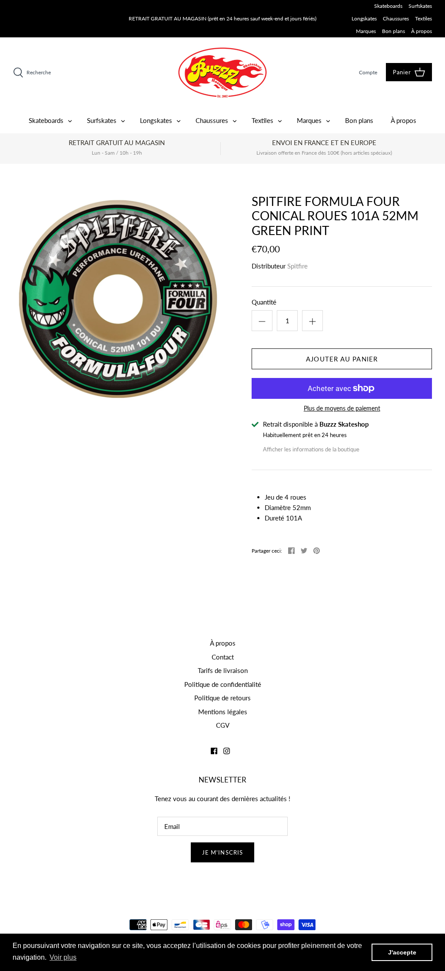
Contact (223, 657)
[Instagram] (226, 751)
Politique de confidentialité (222, 684)
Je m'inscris (222, 852)
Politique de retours (222, 698)
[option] (117, 299)
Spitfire (297, 266)
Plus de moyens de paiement (342, 408)
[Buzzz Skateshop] (222, 72)
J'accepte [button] (402, 952)
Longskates (364, 18)
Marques (366, 31)
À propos (421, 31)
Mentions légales (222, 712)
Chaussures (396, 18)
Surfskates (420, 6)
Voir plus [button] (63, 957)
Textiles (423, 18)
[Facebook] (214, 751)
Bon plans (393, 31)
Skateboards (388, 6)
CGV (222, 725)
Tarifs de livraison (223, 670)
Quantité (264, 302)
